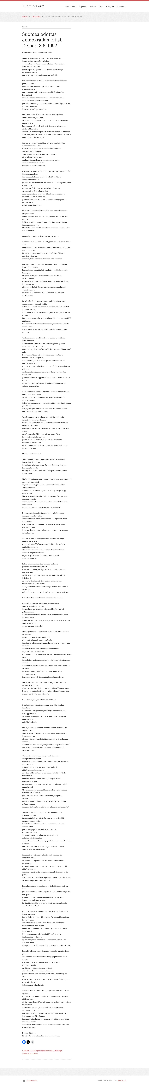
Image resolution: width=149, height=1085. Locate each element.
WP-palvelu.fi (122, 1080)
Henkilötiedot (70, 6)
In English (110, 6)
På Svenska (121, 6)
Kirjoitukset (36, 17)
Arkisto (93, 6)
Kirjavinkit (83, 6)
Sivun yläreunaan (32, 1080)
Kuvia (100, 6)
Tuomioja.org (33, 6)
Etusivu (24, 17)
